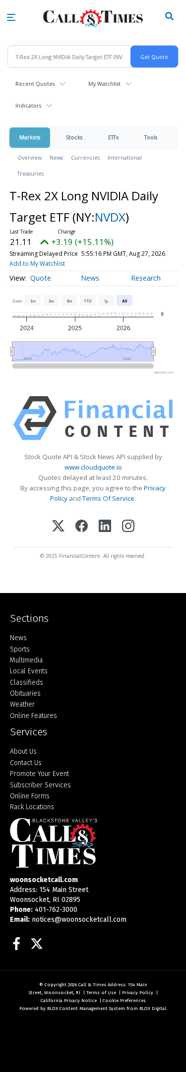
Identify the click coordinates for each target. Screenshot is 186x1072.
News (56, 157)
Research (146, 278)
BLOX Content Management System (86, 1009)
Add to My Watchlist (37, 263)
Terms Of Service (108, 498)
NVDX (110, 217)
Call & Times (92, 985)
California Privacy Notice (69, 1001)
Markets (29, 137)
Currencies (85, 157)
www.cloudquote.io (93, 467)
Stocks (74, 137)
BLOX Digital (152, 1009)
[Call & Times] (93, 843)
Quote (40, 278)
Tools (150, 137)
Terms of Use (101, 993)
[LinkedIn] (105, 527)
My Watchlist (104, 83)
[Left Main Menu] (11, 17)
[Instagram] (128, 527)
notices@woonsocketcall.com (79, 919)
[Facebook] (81, 527)
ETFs (113, 137)
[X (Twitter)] (58, 527)
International (125, 157)
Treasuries (30, 173)
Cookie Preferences (124, 1001)
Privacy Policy (137, 993)
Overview (29, 157)
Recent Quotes (35, 83)
